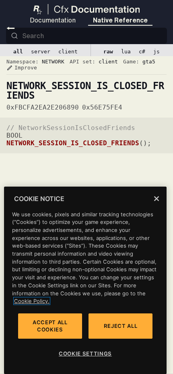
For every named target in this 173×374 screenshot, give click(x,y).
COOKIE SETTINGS (85, 353)
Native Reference (120, 20)
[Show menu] (10, 28)
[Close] (156, 198)
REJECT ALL (121, 326)
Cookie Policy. (31, 301)
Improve (21, 68)
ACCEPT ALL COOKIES (50, 326)
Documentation (53, 20)
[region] (85, 280)
